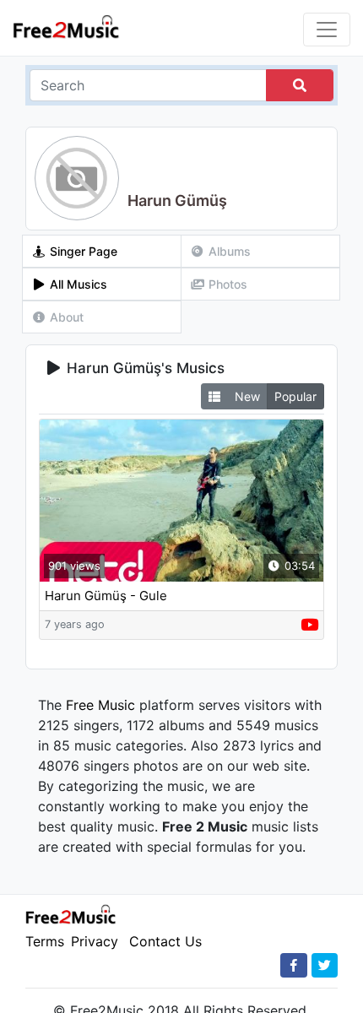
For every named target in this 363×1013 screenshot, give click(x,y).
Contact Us (165, 941)
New (247, 396)
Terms (44, 941)
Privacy (94, 941)
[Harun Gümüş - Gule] (181, 501)
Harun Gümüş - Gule (106, 596)
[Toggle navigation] (326, 29)
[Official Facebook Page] (293, 965)
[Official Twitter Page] (325, 965)
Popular (295, 396)
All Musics (76, 284)
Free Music (100, 704)
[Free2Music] (66, 25)
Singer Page (81, 251)
